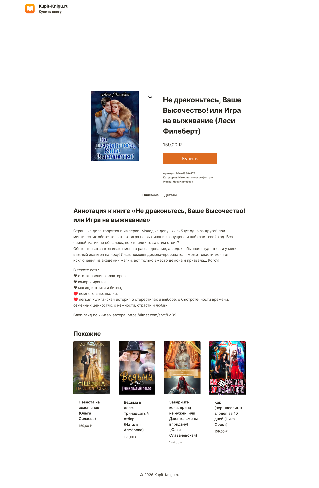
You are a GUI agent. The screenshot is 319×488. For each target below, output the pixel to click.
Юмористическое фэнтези (195, 177)
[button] (150, 97)
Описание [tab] (150, 195)
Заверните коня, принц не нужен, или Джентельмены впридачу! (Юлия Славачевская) (183, 418)
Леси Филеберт (183, 181)
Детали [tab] (170, 195)
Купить (190, 158)
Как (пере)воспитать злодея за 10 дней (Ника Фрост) (229, 413)
